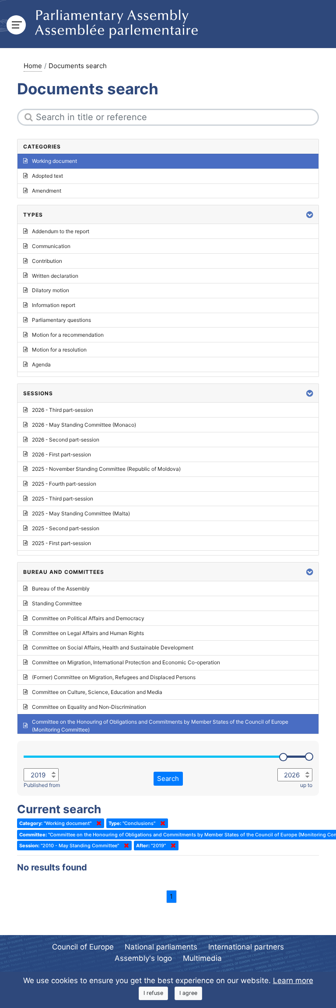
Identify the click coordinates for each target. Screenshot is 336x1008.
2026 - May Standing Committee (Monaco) (84, 424)
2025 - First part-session (61, 543)
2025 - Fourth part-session (64, 483)
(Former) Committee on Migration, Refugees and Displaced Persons (114, 677)
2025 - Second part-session (65, 528)
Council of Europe (83, 946)
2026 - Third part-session (62, 410)
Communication (51, 246)
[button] (309, 215)
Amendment (46, 190)
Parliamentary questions (61, 320)
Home (33, 66)
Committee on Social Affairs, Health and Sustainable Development (112, 647)
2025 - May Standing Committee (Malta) (81, 513)
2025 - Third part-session (62, 498)
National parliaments (161, 946)
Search (168, 778)
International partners (246, 946)
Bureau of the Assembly (61, 588)
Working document (54, 161)
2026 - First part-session (61, 454)
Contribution (47, 261)
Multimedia (202, 958)
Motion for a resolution (59, 349)
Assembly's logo (143, 958)
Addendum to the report (60, 231)
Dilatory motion (50, 290)
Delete (97, 823)
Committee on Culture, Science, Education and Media (97, 692)
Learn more (293, 980)
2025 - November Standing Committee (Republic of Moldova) (106, 469)
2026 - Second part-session (65, 439)
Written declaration (55, 276)
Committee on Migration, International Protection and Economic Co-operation (126, 662)
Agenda (41, 364)
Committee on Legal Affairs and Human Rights (88, 633)
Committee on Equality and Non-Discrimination (89, 707)
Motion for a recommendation (68, 334)
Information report (53, 305)
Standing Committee (57, 603)
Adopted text (47, 176)
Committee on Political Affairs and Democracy (88, 618)
